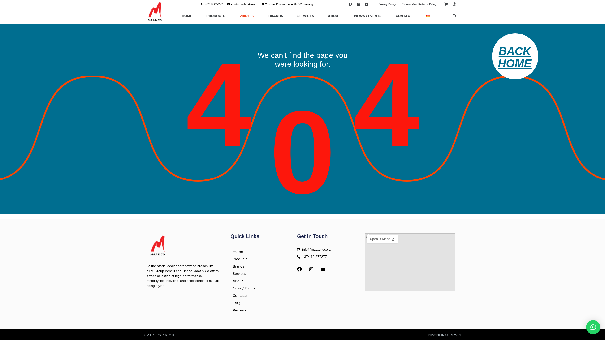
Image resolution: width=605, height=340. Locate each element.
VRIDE (244, 16)
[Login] (454, 4)
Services (305, 16)
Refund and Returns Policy (419, 4)
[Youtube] (323, 269)
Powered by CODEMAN (444, 334)
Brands (275, 16)
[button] (593, 327)
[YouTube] (367, 4)
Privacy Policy (387, 4)
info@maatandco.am (244, 4)
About (334, 16)
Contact (404, 16)
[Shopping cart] (446, 4)
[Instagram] (358, 4)
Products (215, 16)
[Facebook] (350, 4)
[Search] (454, 16)
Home (187, 16)
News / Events (367, 16)
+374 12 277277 (214, 4)
